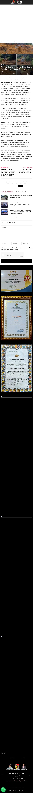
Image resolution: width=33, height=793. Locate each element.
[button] (31, 2)
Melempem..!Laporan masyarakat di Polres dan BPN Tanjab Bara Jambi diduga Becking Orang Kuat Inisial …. (8, 172)
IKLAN (22, 787)
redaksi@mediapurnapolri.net (20, 780)
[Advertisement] (16, 22)
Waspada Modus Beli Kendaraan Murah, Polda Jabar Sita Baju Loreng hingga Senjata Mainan (21, 204)
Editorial (9, 41)
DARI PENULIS (21, 192)
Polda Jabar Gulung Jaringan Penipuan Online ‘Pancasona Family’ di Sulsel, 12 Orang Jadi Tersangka (20, 212)
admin (4, 73)
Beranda (3, 41)
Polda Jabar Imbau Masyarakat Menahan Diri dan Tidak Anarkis (25, 171)
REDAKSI (17, 787)
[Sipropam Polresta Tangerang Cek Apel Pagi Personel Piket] (4, 197)
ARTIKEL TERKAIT (7, 192)
